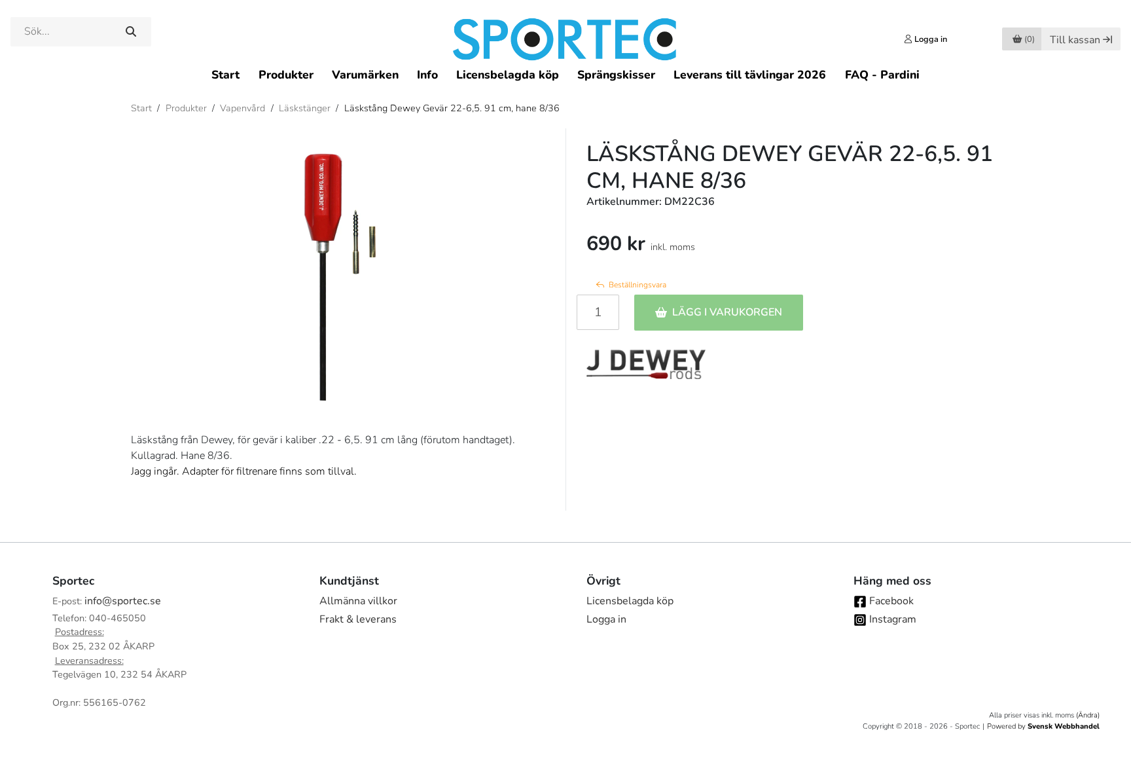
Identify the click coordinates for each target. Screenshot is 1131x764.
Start (225, 74)
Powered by (1043, 726)
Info (427, 74)
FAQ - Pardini (882, 74)
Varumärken (365, 74)
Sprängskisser (616, 74)
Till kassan (1075, 40)
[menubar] (565, 74)
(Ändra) (1088, 715)
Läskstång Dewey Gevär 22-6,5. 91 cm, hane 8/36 (452, 108)
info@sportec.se (122, 601)
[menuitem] (225, 74)
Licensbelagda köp (507, 74)
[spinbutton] (598, 312)
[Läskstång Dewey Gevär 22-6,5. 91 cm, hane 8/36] (338, 270)
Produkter (286, 74)
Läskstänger (305, 108)
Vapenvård (242, 108)
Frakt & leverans (358, 619)
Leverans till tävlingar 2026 (749, 74)
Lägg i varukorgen (727, 312)
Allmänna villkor (358, 601)
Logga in (606, 619)
